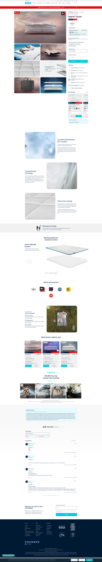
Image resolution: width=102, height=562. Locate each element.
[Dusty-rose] (85, 108)
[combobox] (31, 436)
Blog (25, 529)
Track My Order (49, 525)
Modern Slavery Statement (29, 531)
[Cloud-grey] (70, 108)
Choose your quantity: (72, 54)
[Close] (13, 555)
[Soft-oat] (74, 108)
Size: (70, 110)
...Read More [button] (72, 490)
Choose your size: (71, 49)
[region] (51, 560)
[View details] (56, 361)
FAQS (72, 0)
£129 (66, 361)
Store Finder (38, 528)
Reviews (61, 0)
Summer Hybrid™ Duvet (65, 354)
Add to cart (28, 365)
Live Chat (75, 0)
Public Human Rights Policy (29, 532)
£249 (48, 361)
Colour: (72, 106)
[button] (30, 452)
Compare (36, 365)
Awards (58, 0)
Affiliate (37, 531)
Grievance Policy (27, 535)
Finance (69, 0)
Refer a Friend (38, 529)
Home (26, 5)
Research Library (27, 528)
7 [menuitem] (53, 495)
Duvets (29, 5)
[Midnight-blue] (76, 108)
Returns (48, 529)
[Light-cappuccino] (79, 108)
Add (78, 116)
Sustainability (65, 0)
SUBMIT (66, 514)
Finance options (49, 532)
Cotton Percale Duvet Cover (74, 104)
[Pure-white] (72, 108)
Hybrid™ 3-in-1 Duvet (47, 354)
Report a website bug (39, 532)
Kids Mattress (38, 525)
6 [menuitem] (52, 495)
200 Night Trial (49, 531)
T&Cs (63, 7)
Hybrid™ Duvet (28, 354)
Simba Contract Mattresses (38, 535)
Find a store (27, 0)
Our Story (26, 525)
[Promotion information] (60, 7)
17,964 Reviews (75, 11)
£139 (30, 361)
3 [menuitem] (48, 495)
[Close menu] (76, 7)
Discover (46, 365)
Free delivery (49, 528)
